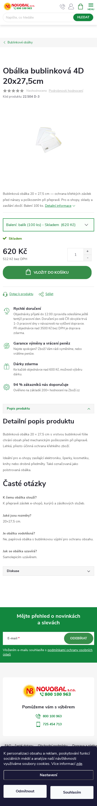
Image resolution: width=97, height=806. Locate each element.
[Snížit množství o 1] (87, 258)
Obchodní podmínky (53, 746)
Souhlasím (72, 792)
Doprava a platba (84, 746)
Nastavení (48, 775)
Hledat (83, 17)
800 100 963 (52, 716)
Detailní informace (58, 205)
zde (79, 763)
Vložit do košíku (51, 272)
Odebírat (78, 638)
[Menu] (91, 6)
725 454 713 (52, 724)
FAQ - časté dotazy (19, 746)
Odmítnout (25, 791)
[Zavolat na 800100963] (62, 7)
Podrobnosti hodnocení (66, 91)
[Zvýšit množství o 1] (87, 251)
